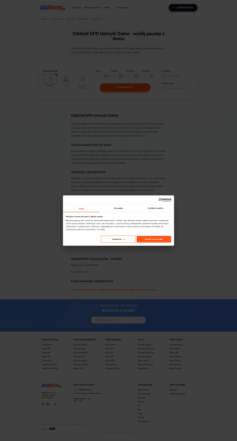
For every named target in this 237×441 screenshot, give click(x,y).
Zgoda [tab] (81, 208)
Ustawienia (117, 239)
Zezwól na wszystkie (154, 239)
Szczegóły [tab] (118, 208)
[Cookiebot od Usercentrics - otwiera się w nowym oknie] (160, 200)
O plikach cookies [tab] (155, 208)
